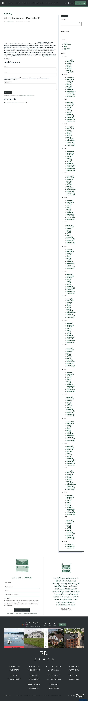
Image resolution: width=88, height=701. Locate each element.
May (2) (68, 527)
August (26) (69, 139)
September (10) (71, 312)
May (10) (69, 404)
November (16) (70, 95)
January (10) (70, 422)
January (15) (70, 127)
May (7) (68, 232)
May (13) (68, 84)
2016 (65, 296)
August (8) (69, 261)
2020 (65, 197)
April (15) (69, 181)
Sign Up (71, 3)
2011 (65, 418)
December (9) (70, 440)
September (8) (70, 263)
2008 (65, 492)
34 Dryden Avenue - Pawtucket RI (22, 17)
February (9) (70, 61)
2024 (65, 99)
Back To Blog (8, 14)
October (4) (69, 544)
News (65, 46)
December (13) (70, 465)
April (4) (68, 279)
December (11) (70, 145)
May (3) (68, 256)
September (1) (70, 533)
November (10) (70, 316)
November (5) (70, 414)
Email (5, 72)
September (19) (70, 91)
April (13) (69, 107)
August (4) (69, 507)
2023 (65, 123)
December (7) (70, 268)
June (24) (69, 479)
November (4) (70, 267)
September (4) (70, 337)
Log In (66, 3)
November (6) (70, 168)
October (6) (69, 240)
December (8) (70, 293)
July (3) (68, 383)
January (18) (70, 151)
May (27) (69, 158)
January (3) (69, 225)
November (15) (70, 463)
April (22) (69, 476)
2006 (65, 541)
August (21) (69, 163)
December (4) (70, 244)
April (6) (68, 230)
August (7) (69, 237)
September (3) (70, 288)
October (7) (69, 265)
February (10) (70, 300)
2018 (65, 246)
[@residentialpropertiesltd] (24, 624)
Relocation (67, 50)
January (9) (69, 471)
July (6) (68, 284)
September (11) (70, 116)
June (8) (68, 209)
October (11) (70, 117)
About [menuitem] (56, 3)
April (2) (68, 525)
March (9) (69, 63)
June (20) (69, 68)
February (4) (70, 128)
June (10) (69, 356)
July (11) (68, 260)
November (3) (70, 242)
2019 (65, 222)
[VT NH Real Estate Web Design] (80, 696)
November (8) (70, 144)
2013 (65, 369)
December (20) (70, 96)
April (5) (68, 205)
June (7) (68, 332)
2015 (65, 320)
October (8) (69, 363)
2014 (65, 345)
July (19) (68, 186)
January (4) (69, 520)
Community (67, 44)
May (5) (68, 305)
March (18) (69, 179)
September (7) (70, 361)
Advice (66, 43)
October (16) (70, 93)
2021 (65, 173)
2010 (65, 443)
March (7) (69, 130)
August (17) (69, 483)
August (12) (69, 114)
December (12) (70, 170)
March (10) (69, 81)
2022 (65, 148)
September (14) (71, 460)
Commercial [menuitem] (25, 3)
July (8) (68, 235)
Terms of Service (29, 95)
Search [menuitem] (11, 3)
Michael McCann (10, 21)
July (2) (68, 333)
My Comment (7, 82)
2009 (65, 467)
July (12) (68, 137)
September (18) (71, 189)
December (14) (70, 121)
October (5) (69, 289)
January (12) (70, 77)
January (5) (69, 323)
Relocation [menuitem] (49, 3)
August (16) (69, 72)
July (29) (68, 161)
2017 (65, 271)
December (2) (70, 539)
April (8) (68, 65)
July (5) (68, 456)
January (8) (69, 60)
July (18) (68, 70)
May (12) (68, 67)
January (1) (69, 397)
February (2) (70, 79)
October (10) (70, 167)
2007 (65, 517)
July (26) (69, 88)
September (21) (70, 165)
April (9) (68, 377)
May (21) (68, 183)
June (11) (69, 455)
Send (22, 610)
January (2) (69, 249)
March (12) (69, 155)
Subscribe (64, 16)
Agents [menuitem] (42, 3)
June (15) (69, 111)
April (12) (69, 83)
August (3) (69, 409)
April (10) (69, 451)
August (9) (69, 212)
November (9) (70, 119)
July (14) (68, 112)
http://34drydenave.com (49, 56)
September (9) (70, 214)
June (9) (68, 430)
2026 (65, 57)
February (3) (70, 276)
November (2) (70, 291)
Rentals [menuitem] (17, 3)
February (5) (70, 227)
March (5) (69, 351)
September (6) (70, 239)
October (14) (70, 191)
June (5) (68, 233)
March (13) (69, 474)
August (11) (69, 89)
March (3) (69, 228)
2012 (65, 394)
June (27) (69, 86)
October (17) (70, 486)
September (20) (71, 484)
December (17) (70, 219)
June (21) (69, 135)
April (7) (68, 427)
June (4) (68, 528)
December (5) (70, 342)
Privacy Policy (23, 95)
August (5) (69, 335)
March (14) (69, 105)
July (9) (68, 358)
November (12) (70, 193)
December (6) (70, 367)
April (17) (69, 156)
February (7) (70, 104)
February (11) (70, 177)
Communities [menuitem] (34, 3)
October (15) (70, 216)
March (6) (69, 204)
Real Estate (67, 48)
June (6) (68, 258)
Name (5, 66)
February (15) (70, 448)
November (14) (70, 217)
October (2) (69, 535)
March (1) (69, 499)
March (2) (69, 277)
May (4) (68, 207)
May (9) (68, 109)
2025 (65, 74)
